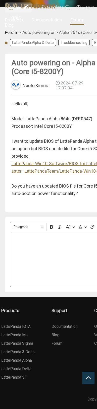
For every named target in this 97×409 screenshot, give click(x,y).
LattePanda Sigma (17, 343)
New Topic (14, 8)
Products (14, 19)
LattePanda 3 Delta (18, 351)
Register (56, 7)
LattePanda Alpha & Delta (33, 42)
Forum (76, 19)
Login (88, 7)
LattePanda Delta (16, 368)
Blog (9, 25)
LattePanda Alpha (16, 360)
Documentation (47, 19)
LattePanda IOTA (16, 326)
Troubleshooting (74, 42)
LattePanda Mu (14, 335)
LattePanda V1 (14, 377)
